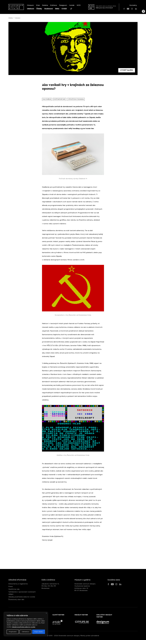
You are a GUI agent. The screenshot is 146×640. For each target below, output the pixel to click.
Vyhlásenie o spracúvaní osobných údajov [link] (22, 593)
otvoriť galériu (126, 70)
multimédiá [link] (47, 99)
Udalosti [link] (30, 9)
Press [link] (10, 586)
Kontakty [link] (133, 5)
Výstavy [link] (17, 18)
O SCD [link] (64, 9)
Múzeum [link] (30, 5)
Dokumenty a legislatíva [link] (18, 584)
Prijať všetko (38, 632)
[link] (143, 11)
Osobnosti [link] (48, 9)
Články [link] (39, 9)
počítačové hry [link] (59, 99)
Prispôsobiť (13, 632)
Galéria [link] (45, 5)
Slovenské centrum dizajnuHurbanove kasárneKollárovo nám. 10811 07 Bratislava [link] (84, 587)
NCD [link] (79, 5)
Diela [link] (57, 9)
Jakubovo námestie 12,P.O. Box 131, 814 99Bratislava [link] (50, 586)
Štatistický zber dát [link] (16, 599)
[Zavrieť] (46, 613)
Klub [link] (38, 5)
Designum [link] (63, 5)
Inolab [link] (71, 5)
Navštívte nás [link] (13, 589)
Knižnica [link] (53, 5)
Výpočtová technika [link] (76, 99)
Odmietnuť (25, 632)
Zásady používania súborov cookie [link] (23, 627)
